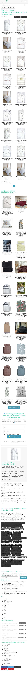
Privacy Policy (6, 653)
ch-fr (4, 609)
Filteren (17, 17)
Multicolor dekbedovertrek (7, 542)
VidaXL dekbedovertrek (6, 525)
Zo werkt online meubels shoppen (11, 652)
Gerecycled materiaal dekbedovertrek (9, 557)
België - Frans (6, 602)
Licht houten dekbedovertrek (7, 529)
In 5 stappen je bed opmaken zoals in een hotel (14, 634)
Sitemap (5, 649)
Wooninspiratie (7, 663)
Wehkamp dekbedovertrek (7, 531)
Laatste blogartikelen (7, 620)
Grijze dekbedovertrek (17, 542)
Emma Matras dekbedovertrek (18, 559)
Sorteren (24, 17)
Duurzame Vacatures (8, 589)
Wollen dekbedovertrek (17, 551)
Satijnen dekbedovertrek (6, 538)
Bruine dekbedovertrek (17, 531)
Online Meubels (7, 644)
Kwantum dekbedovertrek (6, 544)
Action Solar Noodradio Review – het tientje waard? (14, 626)
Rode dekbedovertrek (16, 533)
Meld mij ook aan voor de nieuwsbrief (12, 434)
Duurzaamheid (7, 656)
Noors (5, 605)
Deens (5, 617)
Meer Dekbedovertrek (14, 407)
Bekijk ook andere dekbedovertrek (8, 192)
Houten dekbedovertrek (6, 555)
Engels (5, 613)
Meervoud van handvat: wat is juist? (14, 623)
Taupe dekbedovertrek (6, 523)
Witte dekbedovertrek (6, 553)
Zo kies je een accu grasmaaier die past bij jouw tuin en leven (14, 638)
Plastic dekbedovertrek (15, 553)
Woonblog (6, 647)
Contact (5, 664)
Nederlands (6, 598)
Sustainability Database (8, 593)
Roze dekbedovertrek (6, 535)
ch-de (5, 608)
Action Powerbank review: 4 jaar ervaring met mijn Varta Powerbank (14, 630)
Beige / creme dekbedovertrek (18, 555)
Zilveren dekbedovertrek (6, 559)
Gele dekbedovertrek (6, 548)
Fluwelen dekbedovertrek (17, 527)
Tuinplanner (6, 660)
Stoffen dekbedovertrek (6, 546)
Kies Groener (6, 588)
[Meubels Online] (2, 5)
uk (4, 615)
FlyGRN (5, 584)
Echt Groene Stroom (8, 585)
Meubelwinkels (7, 650)
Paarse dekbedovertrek (16, 540)
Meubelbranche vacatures (9, 655)
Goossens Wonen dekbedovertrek (18, 523)
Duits (5, 610)
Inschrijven (23, 577)
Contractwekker (7, 591)
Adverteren (6, 662)
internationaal (16, 589)
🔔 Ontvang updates (14, 436)
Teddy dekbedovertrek (6, 563)
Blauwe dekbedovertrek (16, 525)
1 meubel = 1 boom (8, 659)
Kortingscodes (7, 658)
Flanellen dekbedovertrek (16, 563)
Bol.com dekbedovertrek (16, 548)
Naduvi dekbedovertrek (21, 557)
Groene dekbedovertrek (6, 566)
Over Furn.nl (6, 645)
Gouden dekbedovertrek (6, 551)
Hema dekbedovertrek (17, 561)
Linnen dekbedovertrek (15, 535)
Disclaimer (6, 648)
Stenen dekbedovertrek (6, 540)
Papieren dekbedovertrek (6, 527)
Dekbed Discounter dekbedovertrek (19, 538)
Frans (5, 600)
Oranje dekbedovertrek (17, 544)
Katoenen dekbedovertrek (6, 561)
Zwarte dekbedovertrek (6, 533)
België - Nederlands (8, 601)
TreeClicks (6, 581)
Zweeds (5, 606)
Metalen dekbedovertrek (18, 529)
